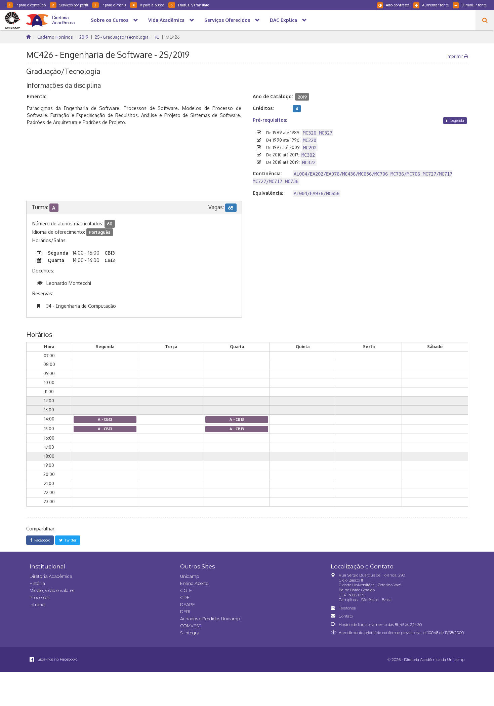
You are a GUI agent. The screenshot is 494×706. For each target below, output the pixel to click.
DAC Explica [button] (283, 20)
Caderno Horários (55, 37)
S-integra (189, 632)
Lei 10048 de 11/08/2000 (442, 632)
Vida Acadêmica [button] (166, 20)
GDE (185, 597)
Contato (346, 616)
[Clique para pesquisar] (485, 20)
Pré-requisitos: (270, 120)
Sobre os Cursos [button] (109, 20)
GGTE (186, 590)
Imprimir (455, 56)
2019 (83, 37)
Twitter (69, 540)
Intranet (38, 604)
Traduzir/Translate (190, 4)
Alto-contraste (397, 4)
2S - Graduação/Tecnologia (122, 37)
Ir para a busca (148, 4)
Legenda (456, 120)
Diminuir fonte (474, 4)
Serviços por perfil (70, 4)
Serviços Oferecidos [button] (227, 20)
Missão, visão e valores (52, 590)
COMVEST (190, 625)
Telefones (347, 608)
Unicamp (189, 576)
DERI (185, 611)
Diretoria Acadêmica (51, 576)
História (37, 583)
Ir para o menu (110, 4)
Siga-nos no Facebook (57, 659)
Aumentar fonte (435, 4)
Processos (39, 597)
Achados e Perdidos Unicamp (210, 618)
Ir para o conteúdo (27, 4)
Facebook (41, 540)
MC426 (173, 37)
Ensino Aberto (194, 583)
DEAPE (187, 604)
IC (157, 37)
